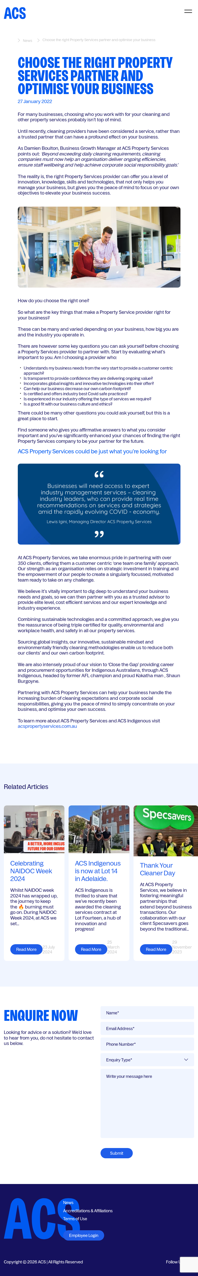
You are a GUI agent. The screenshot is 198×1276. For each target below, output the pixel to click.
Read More (26, 949)
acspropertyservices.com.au (47, 726)
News (27, 41)
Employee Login (83, 1235)
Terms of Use (75, 1218)
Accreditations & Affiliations (88, 1210)
